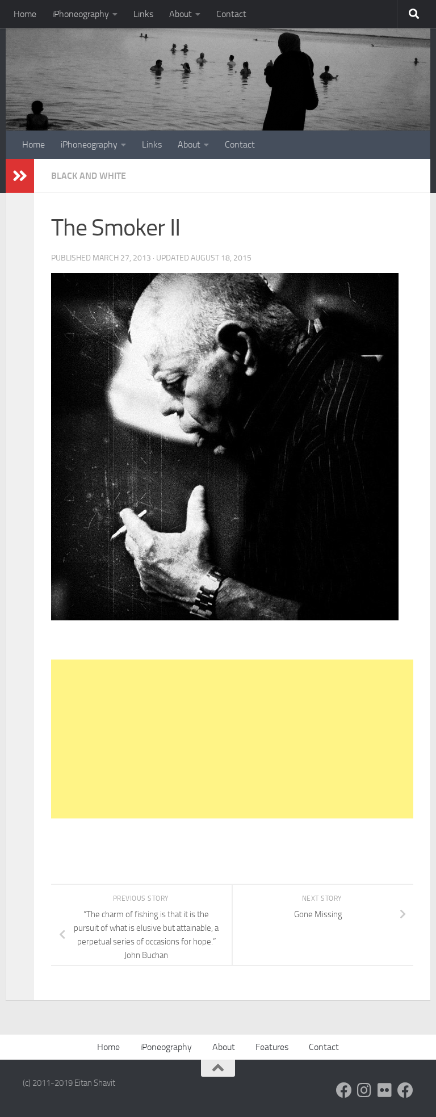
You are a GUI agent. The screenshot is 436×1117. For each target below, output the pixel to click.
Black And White (88, 175)
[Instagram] (364, 1090)
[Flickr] (385, 1090)
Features (271, 1047)
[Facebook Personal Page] (344, 1090)
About (180, 14)
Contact (231, 14)
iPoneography (166, 1047)
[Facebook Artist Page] (405, 1090)
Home (25, 14)
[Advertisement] (232, 739)
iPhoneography (80, 14)
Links (143, 14)
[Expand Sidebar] (20, 176)
